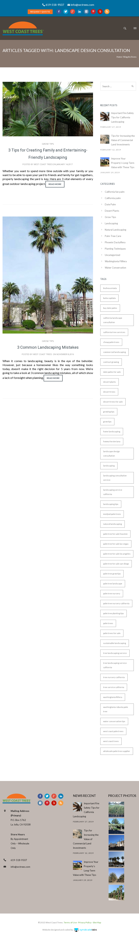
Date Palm (110, 204)
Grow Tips (48, 144)
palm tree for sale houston (115, 534)
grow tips (107, 421)
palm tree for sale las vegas (116, 544)
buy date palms (110, 308)
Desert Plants (112, 210)
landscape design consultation (111, 453)
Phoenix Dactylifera (115, 242)
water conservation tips (114, 721)
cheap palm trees (111, 342)
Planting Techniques (115, 248)
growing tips (108, 411)
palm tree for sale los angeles (116, 554)
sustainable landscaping (114, 643)
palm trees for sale (112, 633)
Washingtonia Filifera (116, 261)
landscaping (109, 465)
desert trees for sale (113, 402)
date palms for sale (112, 372)
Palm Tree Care (113, 236)
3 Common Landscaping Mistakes (48, 347)
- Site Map (96, 922)
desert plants (109, 382)
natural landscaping (112, 524)
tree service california (113, 687)
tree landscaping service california (115, 665)
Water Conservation (115, 267)
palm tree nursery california (116, 603)
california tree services (114, 332)
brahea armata (110, 288)
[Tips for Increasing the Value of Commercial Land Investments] (104, 139)
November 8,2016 (65, 354)
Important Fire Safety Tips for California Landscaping (122, 117)
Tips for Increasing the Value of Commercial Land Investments (123, 140)
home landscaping (111, 431)
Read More (55, 184)
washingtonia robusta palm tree (115, 709)
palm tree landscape (112, 583)
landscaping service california (112, 492)
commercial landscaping (114, 352)
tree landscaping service (115, 653)
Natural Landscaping (115, 229)
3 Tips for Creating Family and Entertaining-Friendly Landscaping (47, 154)
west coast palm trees (113, 731)
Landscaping (111, 223)
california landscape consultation (112, 320)
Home (119, 57)
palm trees (108, 623)
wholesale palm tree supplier (116, 751)
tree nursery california (114, 677)
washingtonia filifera (112, 697)
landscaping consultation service (115, 477)
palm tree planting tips (113, 613)
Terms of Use (70, 922)
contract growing (111, 362)
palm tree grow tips (112, 573)
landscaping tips (110, 504)
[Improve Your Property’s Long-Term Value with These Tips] (104, 161)
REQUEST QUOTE (40, 11)
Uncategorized (112, 255)
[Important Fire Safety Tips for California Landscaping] (104, 116)
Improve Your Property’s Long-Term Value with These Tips (122, 163)
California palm (113, 198)
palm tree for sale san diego (116, 563)
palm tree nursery (111, 593)
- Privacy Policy (84, 922)
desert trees (109, 392)
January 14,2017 (64, 164)
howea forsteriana (111, 441)
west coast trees (111, 741)
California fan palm (115, 191)
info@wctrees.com (82, 4)
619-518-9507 (19, 860)
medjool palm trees (112, 514)
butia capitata (109, 298)
